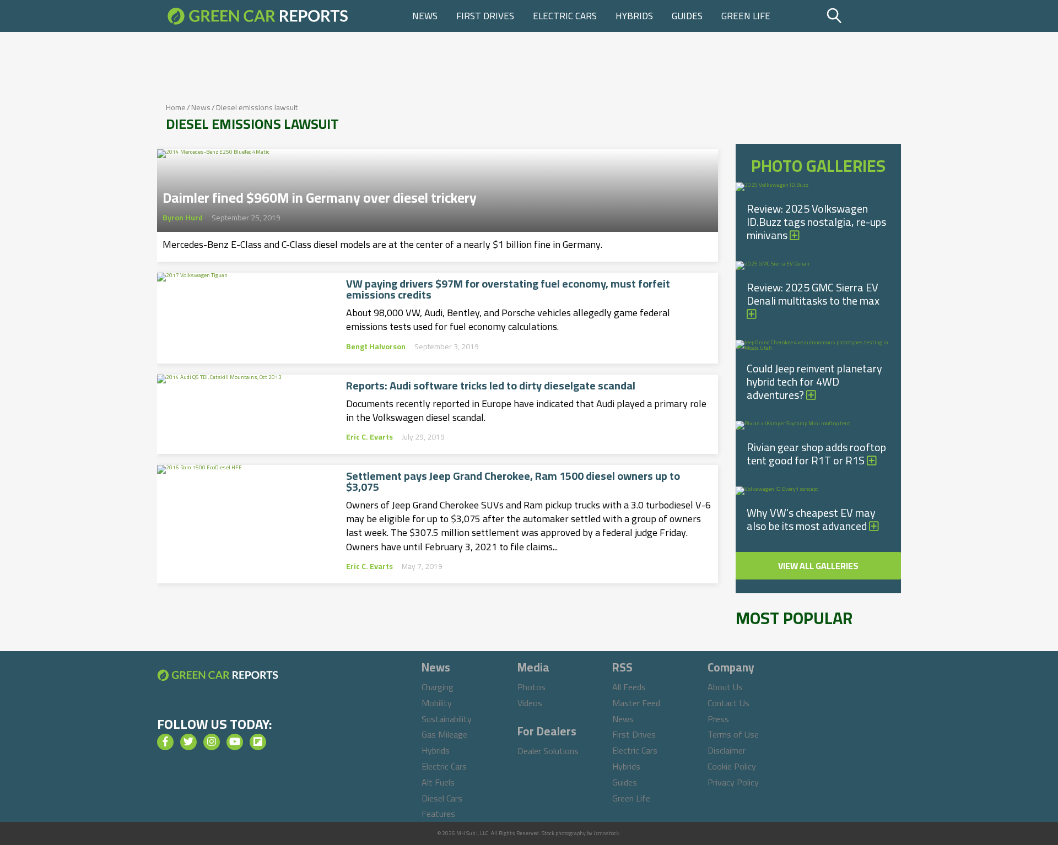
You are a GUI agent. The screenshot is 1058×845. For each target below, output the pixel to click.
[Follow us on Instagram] (211, 742)
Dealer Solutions (548, 751)
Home (176, 107)
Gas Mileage (444, 734)
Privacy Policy (733, 782)
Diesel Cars (442, 798)
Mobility (437, 703)
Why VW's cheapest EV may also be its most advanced (811, 519)
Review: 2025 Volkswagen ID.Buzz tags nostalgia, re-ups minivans (816, 221)
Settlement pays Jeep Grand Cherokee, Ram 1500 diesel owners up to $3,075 (513, 481)
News (425, 16)
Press (718, 719)
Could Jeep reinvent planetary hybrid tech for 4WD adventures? (814, 381)
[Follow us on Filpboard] (258, 742)
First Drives (485, 16)
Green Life (745, 16)
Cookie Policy (732, 766)
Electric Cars (565, 16)
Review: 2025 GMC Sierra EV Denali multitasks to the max (813, 294)
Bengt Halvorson (376, 346)
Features (438, 813)
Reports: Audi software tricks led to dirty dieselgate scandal (490, 385)
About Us (725, 687)
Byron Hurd (183, 217)
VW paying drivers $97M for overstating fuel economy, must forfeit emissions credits (508, 289)
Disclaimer (727, 750)
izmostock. (606, 833)
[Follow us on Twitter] (188, 742)
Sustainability (447, 719)
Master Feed (636, 703)
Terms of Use (733, 734)
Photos (531, 687)
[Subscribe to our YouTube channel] (234, 742)
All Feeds (629, 687)
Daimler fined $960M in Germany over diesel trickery (320, 194)
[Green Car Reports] (258, 16)
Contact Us (728, 703)
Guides (687, 16)
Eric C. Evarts (369, 437)
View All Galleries (818, 565)
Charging (438, 687)
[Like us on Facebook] (165, 742)
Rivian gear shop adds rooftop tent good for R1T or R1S (816, 453)
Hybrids (634, 16)
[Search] (862, 16)
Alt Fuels (438, 782)
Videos (529, 703)
